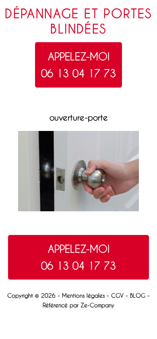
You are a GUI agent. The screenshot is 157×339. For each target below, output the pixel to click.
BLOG (137, 295)
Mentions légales (83, 295)
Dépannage (42, 13)
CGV (117, 295)
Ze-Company (97, 305)
